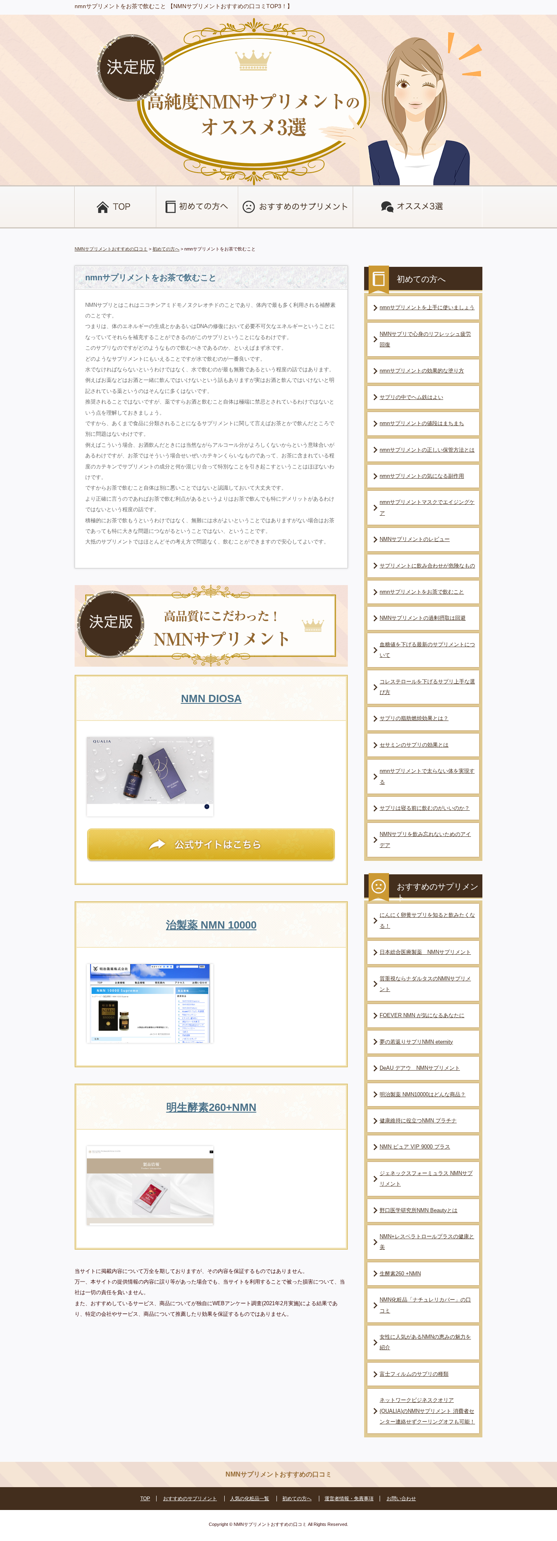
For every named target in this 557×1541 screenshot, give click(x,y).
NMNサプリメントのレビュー (415, 539)
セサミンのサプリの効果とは (414, 745)
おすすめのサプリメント (190, 1498)
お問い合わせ (401, 1498)
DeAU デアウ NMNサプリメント (420, 1068)
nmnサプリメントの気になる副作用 (422, 476)
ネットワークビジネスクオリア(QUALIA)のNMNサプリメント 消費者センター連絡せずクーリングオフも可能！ (427, 1411)
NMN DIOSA (211, 698)
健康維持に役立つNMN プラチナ (418, 1121)
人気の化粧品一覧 (249, 1498)
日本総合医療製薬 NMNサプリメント (425, 952)
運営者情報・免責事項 (349, 1498)
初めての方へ (166, 248)
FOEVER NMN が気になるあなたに (422, 1015)
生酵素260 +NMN (400, 1273)
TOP (145, 1498)
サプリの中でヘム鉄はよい (411, 397)
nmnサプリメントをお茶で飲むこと (422, 592)
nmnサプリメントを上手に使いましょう (427, 307)
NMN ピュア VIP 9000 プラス (415, 1147)
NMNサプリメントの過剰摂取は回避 (423, 618)
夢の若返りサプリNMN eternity (416, 1042)
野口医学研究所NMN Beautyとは (419, 1210)
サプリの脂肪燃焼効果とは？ (414, 718)
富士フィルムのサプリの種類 (414, 1374)
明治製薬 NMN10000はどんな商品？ (423, 1094)
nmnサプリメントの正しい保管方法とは (427, 450)
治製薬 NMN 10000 (211, 925)
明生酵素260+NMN (211, 1107)
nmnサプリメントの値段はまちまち (422, 423)
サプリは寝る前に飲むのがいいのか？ (425, 808)
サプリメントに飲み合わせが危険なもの (427, 566)
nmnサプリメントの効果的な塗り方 (422, 371)
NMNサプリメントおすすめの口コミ (111, 248)
